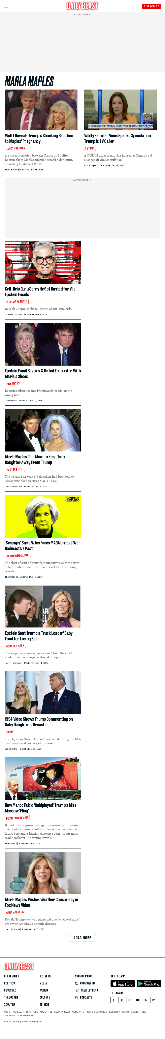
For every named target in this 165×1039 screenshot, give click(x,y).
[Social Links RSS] (146, 1001)
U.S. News (45, 976)
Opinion (44, 1004)
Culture (44, 997)
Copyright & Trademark (18, 1015)
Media (42, 983)
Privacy (66, 1012)
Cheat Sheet (11, 976)
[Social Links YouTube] (138, 1001)
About (8, 1012)
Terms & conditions (134, 1012)
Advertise (46, 1012)
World (43, 990)
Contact (18, 1012)
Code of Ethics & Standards (89, 1012)
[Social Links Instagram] (130, 1001)
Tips (28, 1012)
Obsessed (10, 990)
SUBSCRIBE (151, 6)
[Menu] (9, 6)
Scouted (9, 1004)
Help (57, 1012)
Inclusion (114, 1012)
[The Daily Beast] (82, 6)
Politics (9, 983)
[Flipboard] (154, 1001)
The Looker (11, 997)
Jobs (35, 1012)
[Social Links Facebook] (113, 1001)
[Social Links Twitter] (122, 1001)
